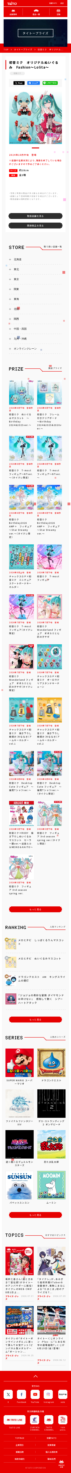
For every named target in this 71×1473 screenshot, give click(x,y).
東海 (16, 299)
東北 (16, 269)
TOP (6, 49)
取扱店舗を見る (35, 216)
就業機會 (52, 1445)
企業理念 (20, 1445)
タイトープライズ (23, 49)
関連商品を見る (35, 225)
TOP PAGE (19, 1438)
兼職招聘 (20, 1452)
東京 (16, 279)
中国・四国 (20, 328)
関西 (16, 318)
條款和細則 (20, 1459)
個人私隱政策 (52, 1452)
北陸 (16, 308)
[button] (35, 147)
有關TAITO (53, 3)
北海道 (17, 259)
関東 (16, 289)
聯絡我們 (52, 1459)
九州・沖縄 (20, 338)
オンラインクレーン (25, 348)
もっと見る (35, 909)
